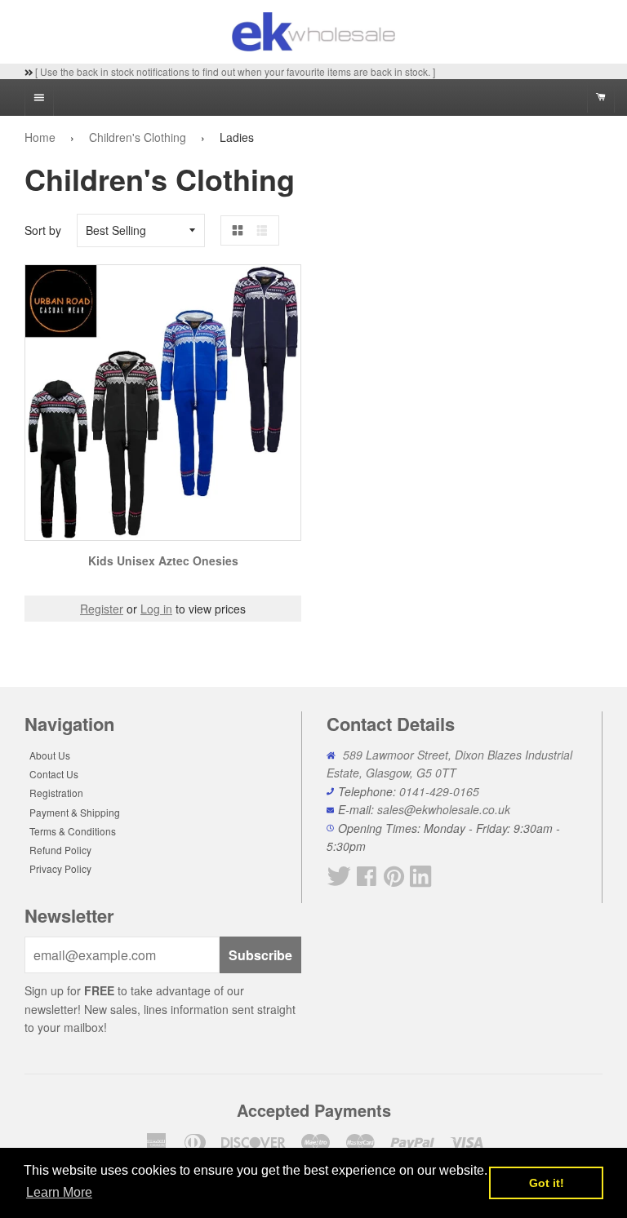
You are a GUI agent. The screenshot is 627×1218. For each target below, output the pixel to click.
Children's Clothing (137, 137)
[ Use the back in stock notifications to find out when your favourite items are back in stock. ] (234, 71)
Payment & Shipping (74, 812)
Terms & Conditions (72, 831)
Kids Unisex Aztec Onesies (163, 560)
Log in (156, 608)
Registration (56, 792)
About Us (49, 755)
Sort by (42, 230)
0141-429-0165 (439, 791)
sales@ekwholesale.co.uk (443, 809)
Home (40, 137)
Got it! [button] (546, 1182)
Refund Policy (60, 850)
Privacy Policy (60, 868)
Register (101, 608)
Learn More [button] (59, 1192)
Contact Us (53, 774)
